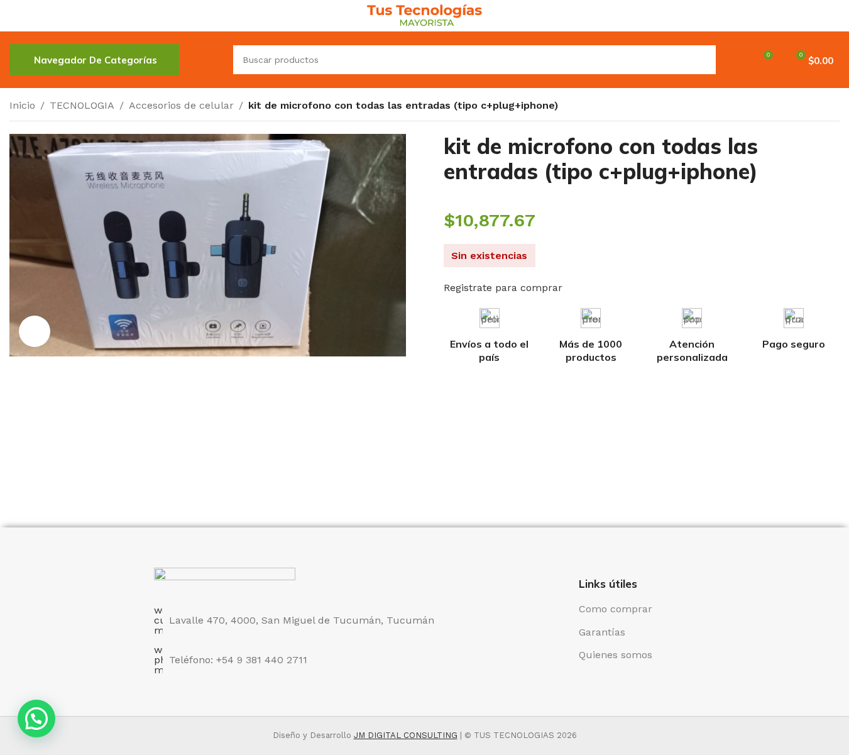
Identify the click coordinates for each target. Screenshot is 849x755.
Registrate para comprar (503, 288)
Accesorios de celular (181, 105)
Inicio (22, 105)
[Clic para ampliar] (34, 331)
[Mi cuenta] (733, 59)
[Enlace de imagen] (224, 579)
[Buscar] (206, 59)
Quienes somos (615, 655)
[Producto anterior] (801, 106)
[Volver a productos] (816, 106)
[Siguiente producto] (832, 106)
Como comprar (615, 609)
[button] (36, 718)
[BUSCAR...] (701, 59)
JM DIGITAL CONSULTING (405, 735)
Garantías (602, 632)
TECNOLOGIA (82, 105)
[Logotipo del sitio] (424, 15)
